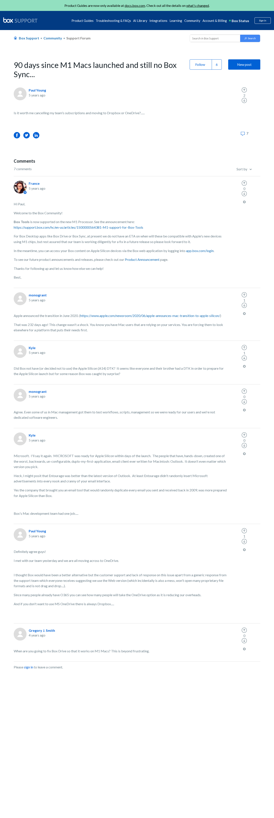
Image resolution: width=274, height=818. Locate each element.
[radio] (244, 90)
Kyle (32, 348)
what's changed (197, 5)
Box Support (29, 38)
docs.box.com (135, 5)
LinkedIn (36, 135)
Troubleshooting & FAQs (113, 21)
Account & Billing (215, 21)
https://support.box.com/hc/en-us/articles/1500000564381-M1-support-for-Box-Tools (78, 227)
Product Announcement (142, 259)
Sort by (242, 169)
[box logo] (20, 20)
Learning (176, 21)
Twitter (26, 135)
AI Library (140, 21)
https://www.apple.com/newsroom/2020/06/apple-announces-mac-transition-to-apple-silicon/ (150, 316)
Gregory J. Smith (42, 630)
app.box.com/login (200, 251)
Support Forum (78, 38)
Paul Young (37, 90)
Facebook (17, 135)
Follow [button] (200, 64)
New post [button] (244, 64)
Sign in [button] (262, 20)
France (34, 183)
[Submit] (250, 38)
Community (192, 21)
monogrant (38, 295)
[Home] (20, 20)
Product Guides (82, 21)
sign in (28, 667)
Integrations (158, 21)
